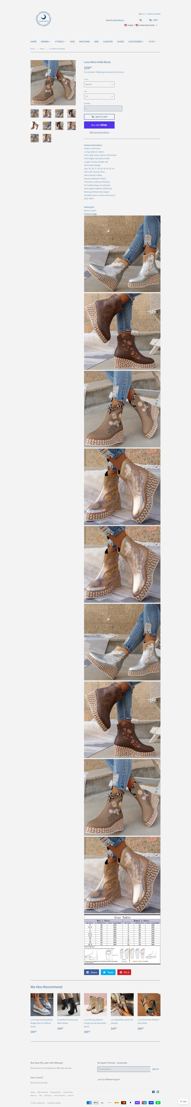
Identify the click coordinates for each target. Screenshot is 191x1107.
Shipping (100, 72)
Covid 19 (71, 1095)
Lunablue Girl (40, 1103)
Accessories (136, 41)
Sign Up (155, 1069)
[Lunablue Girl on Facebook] (153, 1092)
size (85, 91)
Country (108, 41)
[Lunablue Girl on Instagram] (158, 1092)
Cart (155, 20)
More (151, 41)
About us (34, 1095)
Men (96, 41)
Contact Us (48, 1095)
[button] (140, 25)
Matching (84, 41)
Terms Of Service (59, 1095)
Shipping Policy (55, 1092)
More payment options (99, 132)
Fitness (59, 41)
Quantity (87, 103)
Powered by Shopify (54, 1103)
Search (33, 1092)
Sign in (141, 14)
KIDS (72, 41)
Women (45, 41)
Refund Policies (43, 1092)
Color (86, 79)
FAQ (40, 1095)
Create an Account (153, 14)
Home (34, 41)
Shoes (120, 41)
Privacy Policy (68, 1092)
